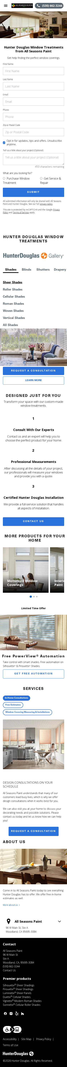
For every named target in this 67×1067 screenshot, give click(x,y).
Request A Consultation (33, 371)
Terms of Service (21, 212)
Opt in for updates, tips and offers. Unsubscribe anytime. (34, 142)
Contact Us (33, 521)
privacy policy (46, 203)
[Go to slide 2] (34, 596)
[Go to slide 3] (37, 596)
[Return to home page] (22, 5)
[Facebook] (5, 1013)
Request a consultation (33, 831)
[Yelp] (16, 1013)
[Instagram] (11, 1013)
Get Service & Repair (50, 181)
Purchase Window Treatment (16, 181)
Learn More (33, 380)
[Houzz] (22, 1013)
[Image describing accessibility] (12, 1029)
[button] (6, 6)
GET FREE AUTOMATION (33, 674)
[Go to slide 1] (31, 597)
